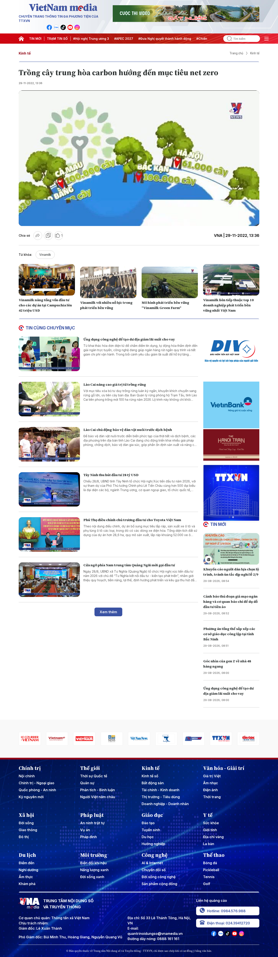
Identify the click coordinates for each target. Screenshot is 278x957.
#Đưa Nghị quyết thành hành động (164, 38)
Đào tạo (148, 823)
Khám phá (27, 884)
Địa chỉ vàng (213, 837)
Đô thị (24, 837)
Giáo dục (152, 815)
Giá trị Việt (212, 776)
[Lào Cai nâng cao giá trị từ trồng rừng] (49, 399)
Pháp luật (92, 815)
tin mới (218, 524)
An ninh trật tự (92, 823)
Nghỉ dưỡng (28, 870)
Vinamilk (45, 254)
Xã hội (26, 815)
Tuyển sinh (151, 830)
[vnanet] (194, 739)
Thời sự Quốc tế (93, 776)
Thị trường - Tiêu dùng (161, 797)
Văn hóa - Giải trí (223, 768)
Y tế (207, 815)
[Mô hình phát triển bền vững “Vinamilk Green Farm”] (170, 282)
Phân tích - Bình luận (97, 790)
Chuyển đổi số (154, 870)
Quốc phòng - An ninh (37, 790)
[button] (229, 517)
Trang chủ (236, 53)
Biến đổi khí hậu (93, 863)
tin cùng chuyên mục (50, 328)
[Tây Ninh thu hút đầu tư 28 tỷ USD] (49, 489)
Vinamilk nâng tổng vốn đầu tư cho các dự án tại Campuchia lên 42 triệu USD (45, 305)
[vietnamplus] (30, 739)
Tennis (209, 877)
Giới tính (210, 830)
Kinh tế (25, 53)
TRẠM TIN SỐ (57, 38)
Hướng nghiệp (153, 844)
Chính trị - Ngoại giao (36, 783)
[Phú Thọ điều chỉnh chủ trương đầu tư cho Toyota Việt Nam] (49, 534)
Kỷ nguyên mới (31, 797)
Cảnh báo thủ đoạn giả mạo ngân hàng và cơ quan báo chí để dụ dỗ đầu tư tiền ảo (230, 601)
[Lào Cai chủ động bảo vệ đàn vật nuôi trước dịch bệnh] (49, 444)
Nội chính (27, 776)
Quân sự (87, 783)
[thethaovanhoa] (248, 739)
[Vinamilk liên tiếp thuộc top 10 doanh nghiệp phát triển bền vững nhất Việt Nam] (231, 280)
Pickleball (211, 870)
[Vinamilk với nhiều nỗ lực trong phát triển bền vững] (108, 282)
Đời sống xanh (92, 877)
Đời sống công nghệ (158, 877)
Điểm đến (26, 863)
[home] (21, 38)
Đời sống (26, 823)
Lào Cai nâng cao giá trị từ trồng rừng (114, 384)
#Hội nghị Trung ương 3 (91, 38)
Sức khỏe (211, 823)
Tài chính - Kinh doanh (160, 790)
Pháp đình (88, 837)
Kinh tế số (150, 776)
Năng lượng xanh (94, 870)
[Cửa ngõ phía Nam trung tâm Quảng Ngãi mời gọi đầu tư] (49, 579)
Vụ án (85, 830)
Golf (206, 884)
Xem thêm (108, 612)
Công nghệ (154, 855)
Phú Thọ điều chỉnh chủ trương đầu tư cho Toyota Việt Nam (132, 519)
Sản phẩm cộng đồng (159, 884)
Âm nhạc (210, 783)
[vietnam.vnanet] (57, 739)
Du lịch (27, 855)
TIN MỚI (35, 38)
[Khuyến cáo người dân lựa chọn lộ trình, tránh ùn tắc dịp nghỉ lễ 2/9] (231, 549)
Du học (148, 837)
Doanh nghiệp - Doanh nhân (165, 804)
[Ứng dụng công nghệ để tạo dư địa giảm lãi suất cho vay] (49, 354)
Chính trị (30, 768)
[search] (227, 38)
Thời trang (212, 797)
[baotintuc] (221, 739)
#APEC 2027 (123, 38)
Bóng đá (210, 863)
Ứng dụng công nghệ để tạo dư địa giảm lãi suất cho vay (129, 339)
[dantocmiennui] (139, 739)
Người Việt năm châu (97, 797)
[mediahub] (166, 739)
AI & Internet (152, 863)
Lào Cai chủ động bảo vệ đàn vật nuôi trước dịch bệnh (127, 429)
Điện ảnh (210, 790)
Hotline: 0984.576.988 (226, 911)
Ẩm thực (26, 877)
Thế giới (90, 768)
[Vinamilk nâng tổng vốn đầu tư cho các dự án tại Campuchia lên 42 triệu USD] (47, 280)
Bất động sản (153, 783)
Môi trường (93, 855)
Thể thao (214, 855)
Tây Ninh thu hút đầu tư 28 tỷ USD (111, 474)
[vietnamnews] (112, 739)
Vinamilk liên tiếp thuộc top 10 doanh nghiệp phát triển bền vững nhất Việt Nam (228, 305)
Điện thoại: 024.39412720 (228, 923)
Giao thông (28, 830)
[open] (266, 38)
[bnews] (84, 739)
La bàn (208, 844)
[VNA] (49, 27)
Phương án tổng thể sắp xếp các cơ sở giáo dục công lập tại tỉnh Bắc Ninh (229, 633)
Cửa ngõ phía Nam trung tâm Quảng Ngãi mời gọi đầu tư (129, 565)
